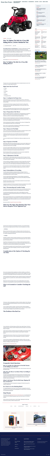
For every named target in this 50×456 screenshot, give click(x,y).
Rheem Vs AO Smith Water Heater (11, 343)
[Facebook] (25, 45)
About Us (16, 446)
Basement (38, 7)
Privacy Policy (17, 448)
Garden (4, 38)
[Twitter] (26, 45)
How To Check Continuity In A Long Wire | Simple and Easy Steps (13, 427)
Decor (37, 11)
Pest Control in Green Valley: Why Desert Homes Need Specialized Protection (37, 46)
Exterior (42, 40)
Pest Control (36, 44)
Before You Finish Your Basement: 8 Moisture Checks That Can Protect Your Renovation (41, 9)
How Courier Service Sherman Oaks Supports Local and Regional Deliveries (41, 25)
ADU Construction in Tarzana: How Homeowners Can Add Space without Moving (43, 46)
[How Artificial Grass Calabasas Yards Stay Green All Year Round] (41, 55)
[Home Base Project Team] (4, 45)
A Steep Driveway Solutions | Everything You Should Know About (36, 424)
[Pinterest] (28, 45)
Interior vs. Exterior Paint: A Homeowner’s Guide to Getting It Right (43, 42)
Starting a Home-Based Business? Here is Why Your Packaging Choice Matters (41, 17)
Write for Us (16, 444)
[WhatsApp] (30, 45)
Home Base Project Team (8, 45)
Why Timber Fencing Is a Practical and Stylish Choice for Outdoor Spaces (41, 21)
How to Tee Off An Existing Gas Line (13, 59)
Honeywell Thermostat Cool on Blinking (15, 202)
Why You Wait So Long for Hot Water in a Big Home (41, 12)
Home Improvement (37, 40)
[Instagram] (48, 454)
